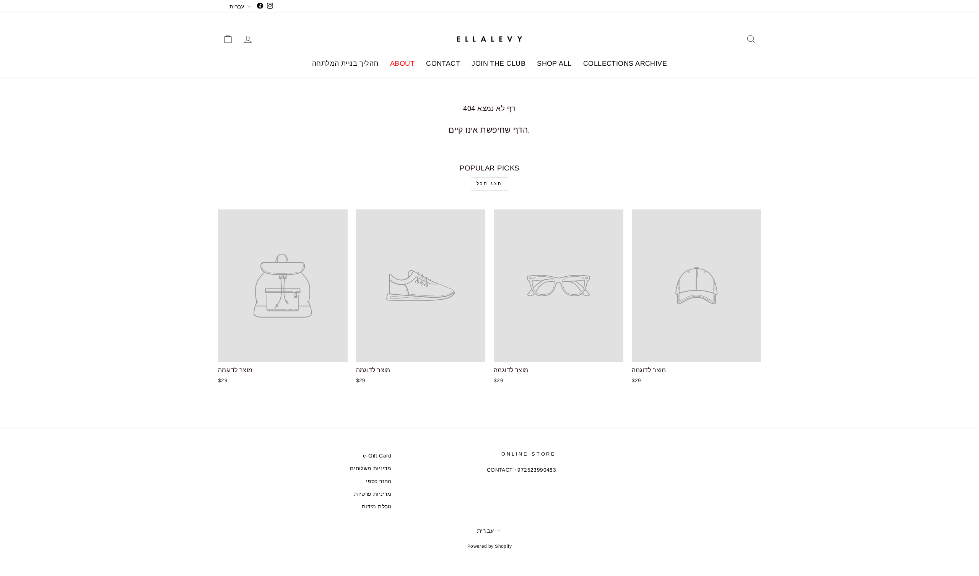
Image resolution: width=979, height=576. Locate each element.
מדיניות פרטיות (373, 494)
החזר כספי (379, 481)
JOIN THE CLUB (498, 63)
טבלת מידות (377, 506)
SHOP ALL (554, 63)
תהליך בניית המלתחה (345, 63)
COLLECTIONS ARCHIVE (625, 63)
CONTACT (443, 63)
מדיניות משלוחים (371, 468)
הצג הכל (489, 183)
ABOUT (402, 63)
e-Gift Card (377, 456)
